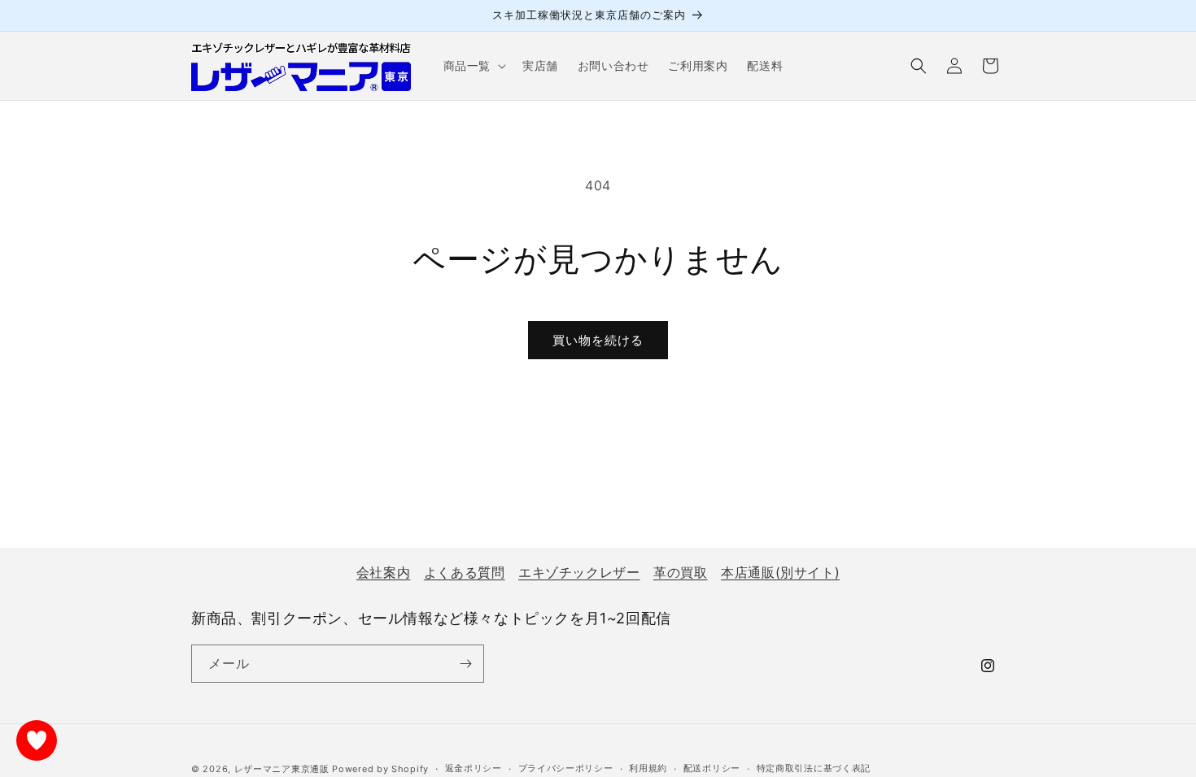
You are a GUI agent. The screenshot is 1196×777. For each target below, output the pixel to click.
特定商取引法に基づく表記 (814, 768)
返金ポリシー (473, 768)
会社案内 (383, 572)
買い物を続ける (598, 340)
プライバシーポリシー (565, 768)
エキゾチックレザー (578, 572)
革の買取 (680, 572)
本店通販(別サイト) (780, 572)
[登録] (465, 664)
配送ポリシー (711, 768)
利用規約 (648, 768)
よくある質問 (464, 572)
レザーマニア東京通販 (282, 769)
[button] (473, 66)
